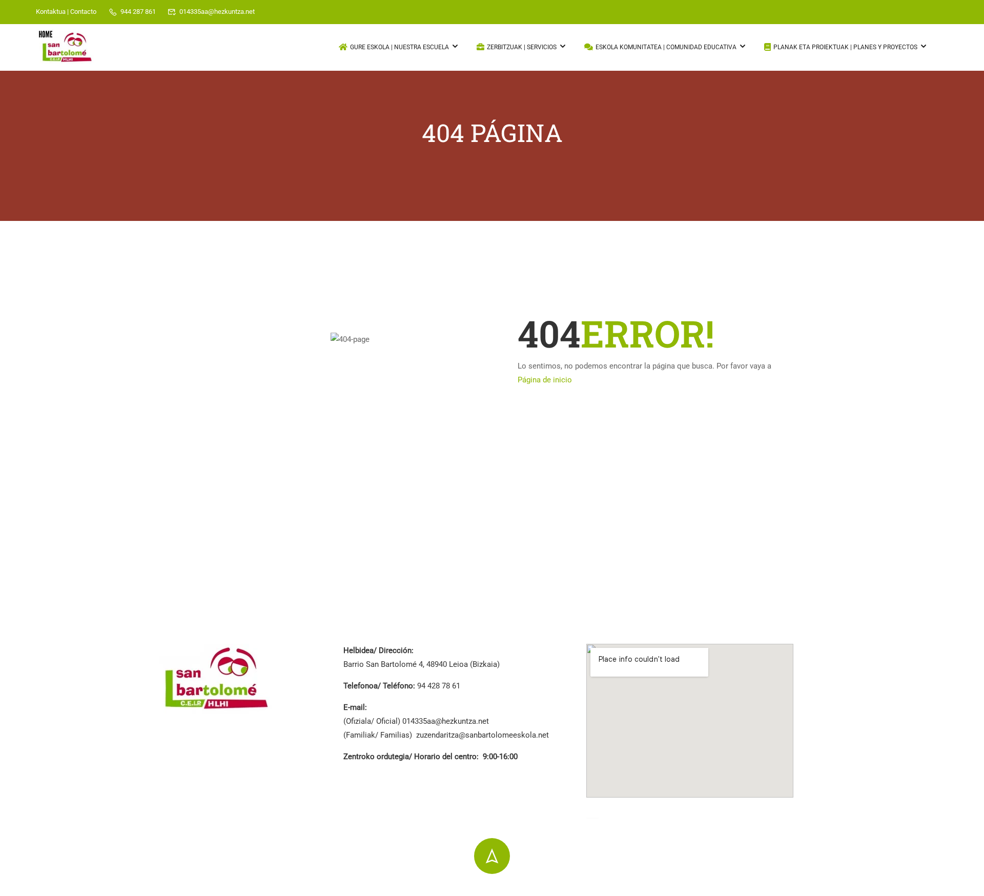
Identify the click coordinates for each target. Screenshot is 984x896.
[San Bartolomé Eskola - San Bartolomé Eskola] (66, 47)
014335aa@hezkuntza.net (217, 11)
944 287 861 (138, 11)
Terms (724, 889)
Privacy (686, 889)
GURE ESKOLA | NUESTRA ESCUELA (399, 47)
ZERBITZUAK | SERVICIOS (522, 47)
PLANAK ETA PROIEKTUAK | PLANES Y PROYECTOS (845, 47)
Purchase (809, 889)
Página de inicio (545, 379)
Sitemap (764, 889)
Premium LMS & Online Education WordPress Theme (249, 890)
